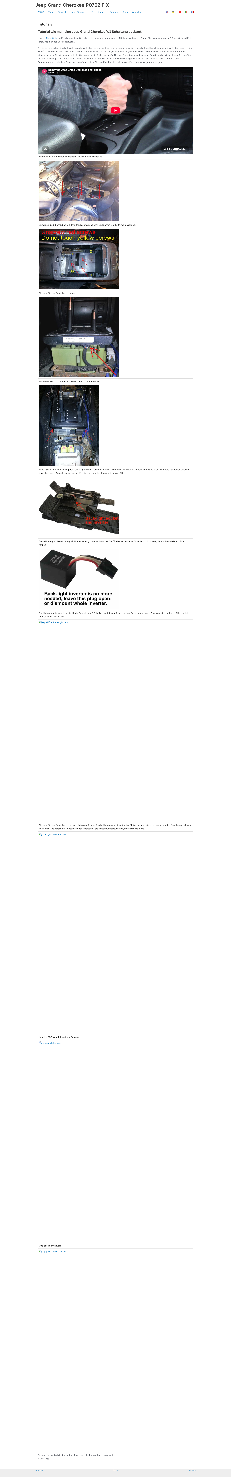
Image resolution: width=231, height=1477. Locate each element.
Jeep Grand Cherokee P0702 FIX (72, 5)
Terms (116, 1470)
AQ (92, 12)
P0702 (40, 12)
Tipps (51, 12)
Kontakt (101, 12)
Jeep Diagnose (78, 12)
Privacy (39, 1470)
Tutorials (62, 12)
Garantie (114, 12)
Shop (125, 12)
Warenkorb (137, 12)
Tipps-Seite (51, 38)
